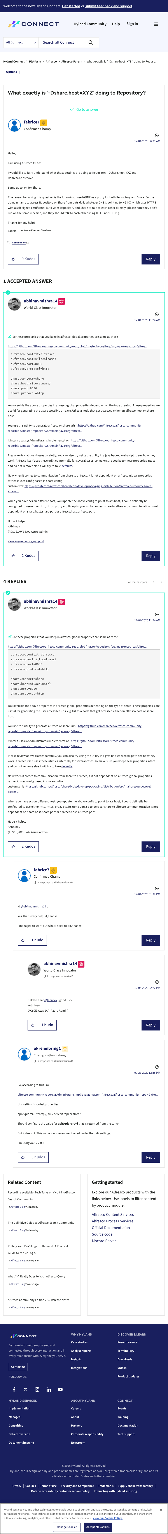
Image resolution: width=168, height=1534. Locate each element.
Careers (76, 1408)
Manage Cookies (67, 1527)
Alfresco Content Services (36, 230)
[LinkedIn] (49, 1389)
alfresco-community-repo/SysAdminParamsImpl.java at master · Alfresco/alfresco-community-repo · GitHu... (88, 1095)
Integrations (79, 1368)
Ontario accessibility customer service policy (60, 1491)
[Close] (161, 1510)
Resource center (127, 1342)
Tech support (126, 1434)
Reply (151, 259)
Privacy (16, 1486)
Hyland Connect (13, 61)
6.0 (20, 243)
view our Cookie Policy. (107, 1518)
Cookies (30, 1486)
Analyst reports (81, 1351)
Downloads (124, 1359)
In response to (55, 882)
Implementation (19, 1408)
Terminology (125, 1351)
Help (116, 24)
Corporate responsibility (87, 1434)
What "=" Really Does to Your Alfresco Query (36, 1276)
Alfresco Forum (71, 61)
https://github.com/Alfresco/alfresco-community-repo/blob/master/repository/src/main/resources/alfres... (77, 346)
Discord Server (104, 1241)
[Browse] (156, 24)
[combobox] (68, 42)
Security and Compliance (77, 1486)
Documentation (127, 1425)
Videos (121, 1368)
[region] (84, 1518)
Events (121, 1408)
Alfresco (51, 61)
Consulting (16, 1425)
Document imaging (21, 1443)
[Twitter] (25, 1389)
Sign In (132, 24)
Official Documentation (111, 1227)
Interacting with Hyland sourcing (115, 1491)
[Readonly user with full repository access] (153, 582)
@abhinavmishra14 (33, 906)
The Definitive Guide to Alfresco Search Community (41, 1223)
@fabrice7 (50, 1000)
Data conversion (19, 1434)
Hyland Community (90, 24)
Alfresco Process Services (112, 1221)
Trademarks (106, 1486)
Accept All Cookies (97, 1527)
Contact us (18, 1367)
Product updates (128, 1376)
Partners (76, 1425)
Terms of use (48, 1486)
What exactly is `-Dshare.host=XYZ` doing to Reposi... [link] (121, 61)
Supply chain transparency (135, 1486)
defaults (66, 466)
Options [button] (11, 72)
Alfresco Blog (17, 1207)
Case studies (79, 1342)
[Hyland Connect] (33, 24)
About (75, 1417)
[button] (13, 259)
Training (122, 1417)
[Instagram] (37, 1389)
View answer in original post (26, 541)
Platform (35, 61)
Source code (102, 1234)
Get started (71, 6)
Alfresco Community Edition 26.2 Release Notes (38, 1300)
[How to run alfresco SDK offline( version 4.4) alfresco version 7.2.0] (161, 582)
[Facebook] (14, 1389)
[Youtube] (60, 1389)
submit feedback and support (108, 6)
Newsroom (78, 1443)
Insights (76, 1359)
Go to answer (87, 109)
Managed (15, 1417)
